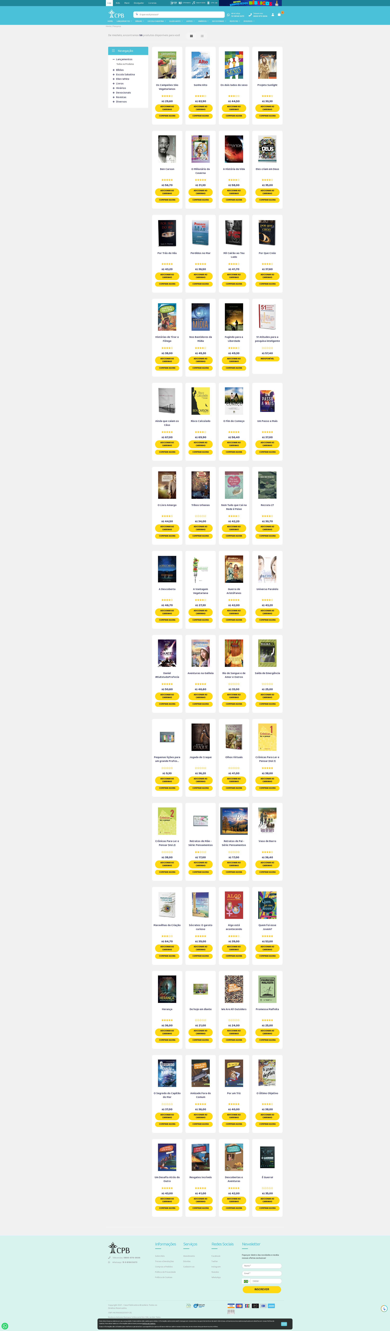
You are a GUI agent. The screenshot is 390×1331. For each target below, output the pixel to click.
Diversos (248, 21)
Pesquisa (117, 26)
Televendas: (126, 1257)
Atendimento (189, 1256)
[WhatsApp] (5, 1326)
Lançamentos (124, 21)
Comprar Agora (167, 116)
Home (110, 21)
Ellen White (175, 21)
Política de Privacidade (165, 1272)
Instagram (216, 1266)
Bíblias (139, 21)
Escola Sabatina (156, 21)
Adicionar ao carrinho (167, 108)
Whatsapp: (124, 1262)
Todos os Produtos (125, 64)
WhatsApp (216, 1277)
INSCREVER (262, 1289)
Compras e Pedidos (164, 1266)
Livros (190, 21)
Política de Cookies (163, 1277)
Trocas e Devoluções (164, 1261)
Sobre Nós (160, 1256)
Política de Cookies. (149, 1323)
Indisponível (267, 358)
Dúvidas (187, 1261)
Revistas (234, 21)
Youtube (215, 1272)
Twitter (214, 1261)
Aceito (284, 1323)
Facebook (215, 1256)
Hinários (202, 21)
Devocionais (218, 21)
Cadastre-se (188, 1266)
